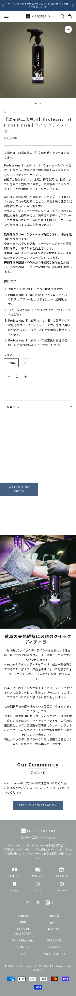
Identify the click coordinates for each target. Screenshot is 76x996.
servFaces (53, 947)
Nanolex (10, 112)
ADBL (23, 922)
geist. (54, 922)
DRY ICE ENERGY (54, 954)
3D (23, 954)
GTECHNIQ (54, 940)
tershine (54, 929)
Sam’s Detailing (23, 940)
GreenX (54, 915)
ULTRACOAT (23, 947)
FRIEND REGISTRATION (38, 805)
